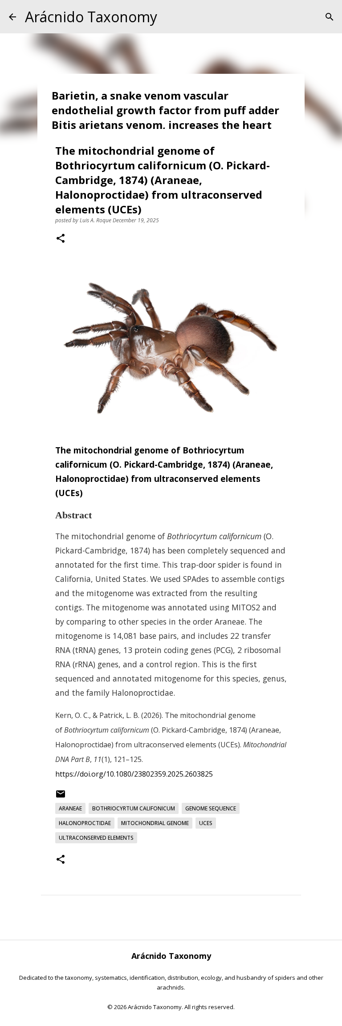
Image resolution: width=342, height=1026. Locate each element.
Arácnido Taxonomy (91, 16)
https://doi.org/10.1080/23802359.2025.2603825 (134, 774)
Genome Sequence (210, 808)
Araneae (70, 808)
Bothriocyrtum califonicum (133, 808)
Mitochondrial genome (155, 823)
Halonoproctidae (85, 823)
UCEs (205, 823)
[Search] (329, 17)
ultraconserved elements (96, 838)
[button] (60, 239)
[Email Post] (60, 797)
